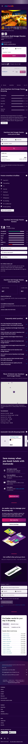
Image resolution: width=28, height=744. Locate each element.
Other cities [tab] (5, 624)
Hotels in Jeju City (6, 639)
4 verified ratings (11, 44)
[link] (14, 496)
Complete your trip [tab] (15, 627)
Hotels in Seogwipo (7, 641)
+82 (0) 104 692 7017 (6, 42)
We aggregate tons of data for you (10, 672)
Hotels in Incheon (6, 637)
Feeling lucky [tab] (6, 627)
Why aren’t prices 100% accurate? (10, 674)
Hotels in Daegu (6, 645)
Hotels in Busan (6, 635)
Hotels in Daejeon (6, 649)
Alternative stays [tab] (14, 624)
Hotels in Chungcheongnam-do (9, 681)
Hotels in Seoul (6, 633)
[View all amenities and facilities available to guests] (26, 176)
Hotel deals (5, 680)
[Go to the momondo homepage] (9, 6)
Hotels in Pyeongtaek (7, 652)
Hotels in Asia (11, 680)
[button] (2, 6)
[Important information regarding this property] (26, 281)
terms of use (18, 604)
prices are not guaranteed (7, 665)
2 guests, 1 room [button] (7, 52)
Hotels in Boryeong (20, 681)
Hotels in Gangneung (7, 647)
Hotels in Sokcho (6, 643)
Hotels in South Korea (19, 680)
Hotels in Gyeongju (7, 651)
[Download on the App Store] (12, 732)
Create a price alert (20, 488)
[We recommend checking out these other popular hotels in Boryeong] (26, 432)
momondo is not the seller (8, 669)
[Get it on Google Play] (4, 732)
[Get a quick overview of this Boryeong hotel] (26, 90)
